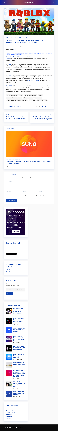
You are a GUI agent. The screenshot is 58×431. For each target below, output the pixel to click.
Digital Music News (19, 37)
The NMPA (9, 86)
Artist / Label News (10, 37)
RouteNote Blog (29, 2)
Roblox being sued (28, 97)
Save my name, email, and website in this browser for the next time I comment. (28, 195)
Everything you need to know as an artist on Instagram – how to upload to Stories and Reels (19, 373)
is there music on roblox (30, 95)
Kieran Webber (11, 46)
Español (8, 269)
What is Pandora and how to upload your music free (19, 393)
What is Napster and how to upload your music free (19, 329)
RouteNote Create (10, 412)
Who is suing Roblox (42, 100)
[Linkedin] (48, 106)
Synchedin (9, 414)
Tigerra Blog (9, 416)
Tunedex (8, 418)
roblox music (38, 97)
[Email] (51, 106)
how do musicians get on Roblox (14, 95)
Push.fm (8, 409)
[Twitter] (45, 106)
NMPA (10, 64)
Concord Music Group (33, 80)
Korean (8, 271)
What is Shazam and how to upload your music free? (19, 356)
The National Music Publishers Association (17, 57)
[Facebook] (42, 106)
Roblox (15, 49)
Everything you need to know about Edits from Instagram (19, 347)
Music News (25, 37)
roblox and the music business (14, 97)
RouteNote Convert (11, 410)
